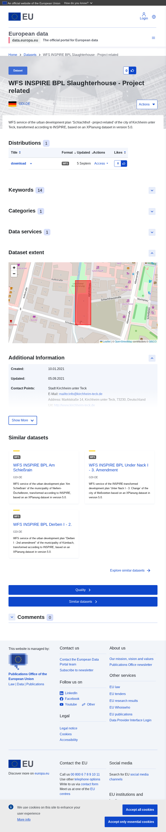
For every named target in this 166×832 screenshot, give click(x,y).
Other (91, 704)
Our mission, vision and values (131, 659)
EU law (115, 687)
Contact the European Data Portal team (79, 662)
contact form (89, 784)
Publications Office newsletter (131, 664)
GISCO (152, 341)
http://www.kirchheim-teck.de (74, 405)
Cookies (66, 734)
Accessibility (69, 740)
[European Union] (32, 764)
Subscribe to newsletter (76, 670)
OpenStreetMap (123, 341)
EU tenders (118, 694)
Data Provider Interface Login (130, 720)
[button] (79, 3)
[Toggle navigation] (152, 38)
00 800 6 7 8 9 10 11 (85, 774)
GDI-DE (24, 103)
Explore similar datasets (130, 570)
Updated (83, 152)
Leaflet (106, 341)
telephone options (87, 779)
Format (67, 152)
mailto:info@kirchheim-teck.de (80, 394)
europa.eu (42, 773)
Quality (81, 590)
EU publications (121, 714)
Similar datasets (80, 601)
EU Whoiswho (120, 707)
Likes (118, 152)
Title (14, 152)
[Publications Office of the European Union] (32, 660)
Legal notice (68, 728)
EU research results (124, 700)
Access (99, 163)
